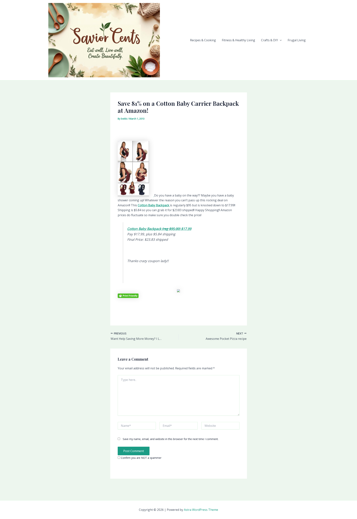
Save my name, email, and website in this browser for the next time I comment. (170, 439)
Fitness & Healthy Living (238, 40)
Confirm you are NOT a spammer (140, 458)
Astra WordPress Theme (201, 510)
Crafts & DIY (269, 40)
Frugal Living (297, 40)
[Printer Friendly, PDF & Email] (128, 295)
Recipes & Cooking (203, 40)
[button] (280, 40)
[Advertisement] (178, 132)
